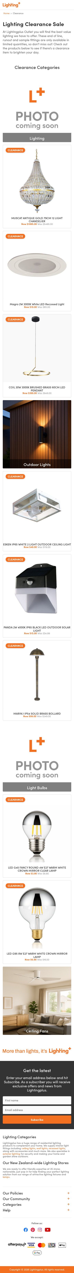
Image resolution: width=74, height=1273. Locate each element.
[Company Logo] (11, 5)
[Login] (47, 5)
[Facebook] (26, 1229)
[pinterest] (33, 1229)
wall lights (41, 1148)
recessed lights (57, 1148)
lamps (6, 1177)
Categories (12, 1204)
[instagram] (40, 1229)
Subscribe (37, 1119)
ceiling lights (28, 1148)
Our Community (16, 1199)
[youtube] (48, 1229)
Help (6, 1210)
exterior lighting (11, 1153)
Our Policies (13, 1193)
